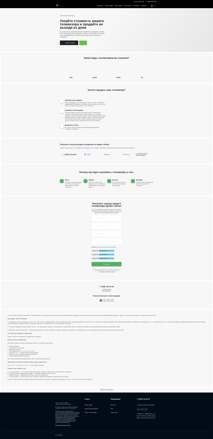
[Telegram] (104, 300)
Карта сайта (114, 412)
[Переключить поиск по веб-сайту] (155, 6)
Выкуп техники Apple (91, 412)
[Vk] (112, 300)
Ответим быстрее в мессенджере (106, 296)
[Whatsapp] (108, 300)
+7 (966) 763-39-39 (106, 287)
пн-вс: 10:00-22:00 (139, 1)
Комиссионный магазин (91, 408)
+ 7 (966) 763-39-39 (151, 1)
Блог (112, 408)
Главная (62, 15)
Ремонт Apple (88, 405)
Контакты (113, 405)
